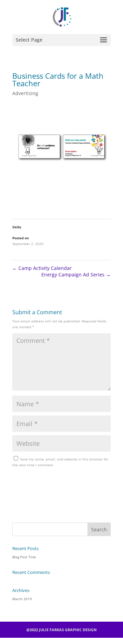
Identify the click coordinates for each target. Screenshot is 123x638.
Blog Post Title (24, 557)
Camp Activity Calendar (42, 268)
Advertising (25, 93)
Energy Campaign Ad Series (76, 274)
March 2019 (22, 598)
